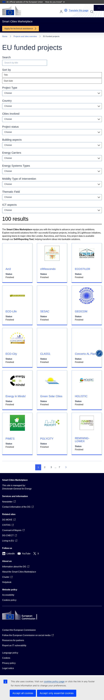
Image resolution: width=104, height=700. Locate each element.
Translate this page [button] (78, 10)
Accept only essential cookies (57, 693)
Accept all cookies (22, 693)
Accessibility (8, 595)
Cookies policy (9, 600)
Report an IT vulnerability (14, 645)
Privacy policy (9, 663)
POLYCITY (46, 438)
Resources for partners (13, 640)
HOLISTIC (81, 396)
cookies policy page (54, 681)
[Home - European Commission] (11, 10)
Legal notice (8, 668)
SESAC (44, 311)
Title (6, 75)
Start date (8, 81)
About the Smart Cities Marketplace (19, 572)
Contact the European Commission (19, 630)
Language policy (10, 653)
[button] (65, 10)
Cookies (6, 658)
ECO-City (11, 353)
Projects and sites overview (25, 36)
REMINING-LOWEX (82, 440)
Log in (61, 12)
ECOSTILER (82, 268)
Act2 (8, 268)
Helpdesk (6, 582)
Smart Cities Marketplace (15, 480)
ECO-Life (11, 311)
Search (92, 12)
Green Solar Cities (51, 396)
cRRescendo (48, 268)
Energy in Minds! (16, 396)
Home (4, 36)
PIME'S (10, 438)
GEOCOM (81, 311)
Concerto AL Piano (86, 353)
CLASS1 (45, 353)
